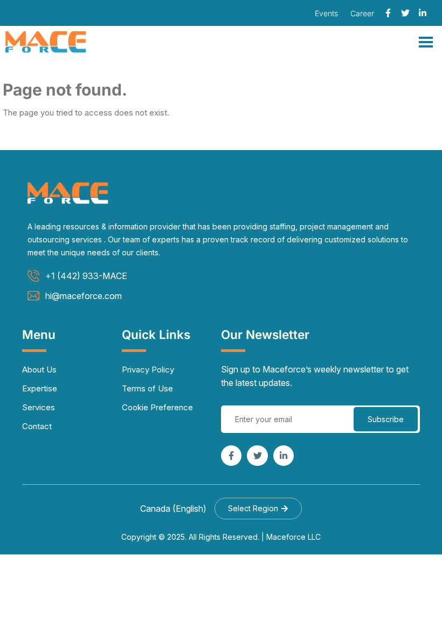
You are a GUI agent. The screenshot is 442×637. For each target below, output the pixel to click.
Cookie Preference (157, 407)
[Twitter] (405, 13)
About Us (39, 369)
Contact (37, 426)
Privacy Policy (148, 369)
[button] (258, 508)
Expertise (39, 388)
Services (38, 407)
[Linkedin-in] (422, 13)
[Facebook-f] (388, 13)
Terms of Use (147, 388)
